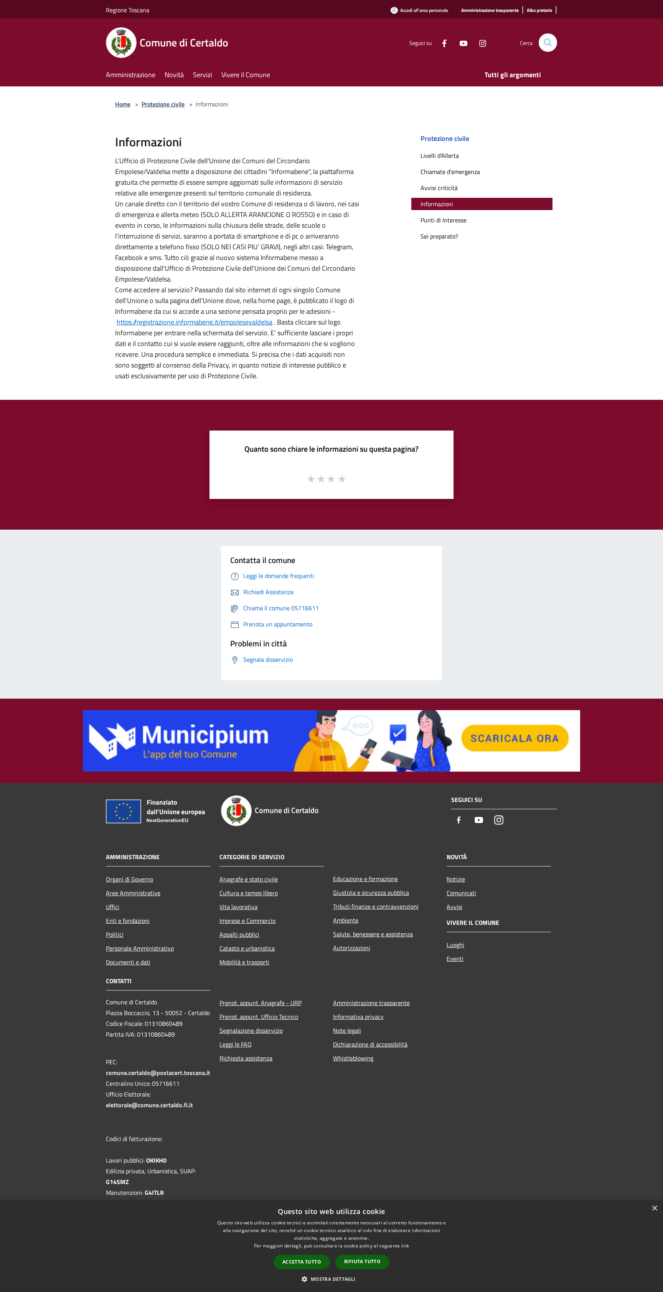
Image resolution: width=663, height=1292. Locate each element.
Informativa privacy (358, 1016)
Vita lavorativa (238, 906)
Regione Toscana (127, 10)
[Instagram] (479, 42)
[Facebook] (441, 42)
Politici (115, 934)
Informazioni (437, 204)
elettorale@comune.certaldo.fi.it (149, 1105)
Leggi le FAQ (235, 1044)
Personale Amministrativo (140, 948)
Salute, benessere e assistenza (373, 934)
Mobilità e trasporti (244, 962)
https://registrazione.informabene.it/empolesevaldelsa (194, 322)
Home (122, 104)
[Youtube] (460, 42)
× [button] (654, 1208)
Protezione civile (163, 104)
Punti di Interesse (444, 220)
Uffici (112, 906)
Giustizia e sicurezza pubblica (371, 892)
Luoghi (455, 944)
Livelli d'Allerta (440, 155)
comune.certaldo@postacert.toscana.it (158, 1072)
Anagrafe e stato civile (248, 879)
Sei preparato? (439, 236)
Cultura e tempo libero (248, 893)
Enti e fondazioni (128, 920)
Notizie (456, 879)
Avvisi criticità (439, 187)
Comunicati (461, 893)
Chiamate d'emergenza (450, 171)
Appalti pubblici (239, 934)
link (405, 1245)
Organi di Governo (129, 879)
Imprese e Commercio (247, 920)
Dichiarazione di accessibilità (370, 1044)
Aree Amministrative (133, 893)
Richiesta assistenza (245, 1058)
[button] (331, 1279)
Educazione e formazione (365, 878)
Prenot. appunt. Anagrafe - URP (260, 1002)
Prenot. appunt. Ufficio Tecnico (258, 1016)
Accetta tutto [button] (301, 1262)
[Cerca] (548, 42)
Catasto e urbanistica (247, 948)
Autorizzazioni (351, 947)
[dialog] (331, 1246)
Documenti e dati (128, 962)
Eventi (455, 958)
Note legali (347, 1030)
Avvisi (454, 906)
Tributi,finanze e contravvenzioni (376, 906)
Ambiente (345, 920)
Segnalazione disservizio (251, 1030)
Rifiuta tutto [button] (362, 1261)
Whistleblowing (353, 1058)
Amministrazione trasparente (371, 1002)
